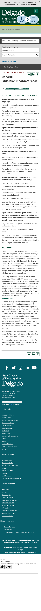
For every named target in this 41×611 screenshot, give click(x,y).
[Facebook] (6, 367)
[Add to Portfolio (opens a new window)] (29, 74)
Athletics (4, 468)
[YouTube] (34, 367)
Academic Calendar (8, 415)
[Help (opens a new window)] (37, 74)
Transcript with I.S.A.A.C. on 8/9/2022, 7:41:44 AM (19, 532)
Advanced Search (9, 61)
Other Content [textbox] (8, 50)
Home (3, 29)
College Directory (7, 425)
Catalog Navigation (11, 67)
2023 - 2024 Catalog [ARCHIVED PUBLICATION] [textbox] (19, 41)
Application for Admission (10, 500)
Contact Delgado (7, 428)
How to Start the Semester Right (12, 479)
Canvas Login (6, 495)
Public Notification (7, 444)
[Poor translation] (7, 567)
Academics (8, 529)
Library (4, 439)
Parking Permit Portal (8, 505)
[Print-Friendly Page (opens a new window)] (33, 74)
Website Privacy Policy (9, 513)
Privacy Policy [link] (21, 4)
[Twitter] (13, 367)
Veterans (4, 473)
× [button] (39, 1)
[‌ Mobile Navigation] (36, 11)
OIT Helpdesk (6, 508)
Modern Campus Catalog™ (24, 552)
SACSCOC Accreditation (9, 446)
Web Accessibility (7, 516)
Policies (4, 441)
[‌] (14, 16)
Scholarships (7, 298)
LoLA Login (5, 492)
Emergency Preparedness (10, 436)
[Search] (37, 55)
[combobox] (20, 41)
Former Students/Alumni (10, 465)
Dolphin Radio (6, 433)
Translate (16, 404)
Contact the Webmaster (9, 511)
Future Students (7, 460)
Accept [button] (34, 4)
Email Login (5, 490)
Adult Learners (6, 476)
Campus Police (6, 418)
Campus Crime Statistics (10, 420)
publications (11, 547)
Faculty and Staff (7, 471)
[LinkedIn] (27, 367)
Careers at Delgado (8, 423)
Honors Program (9, 527)
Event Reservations (8, 503)
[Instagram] (20, 367)
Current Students (7, 463)
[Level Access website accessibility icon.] (28, 19)
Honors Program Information (17, 89)
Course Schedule (7, 497)
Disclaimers (5, 431)
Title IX (4, 449)
